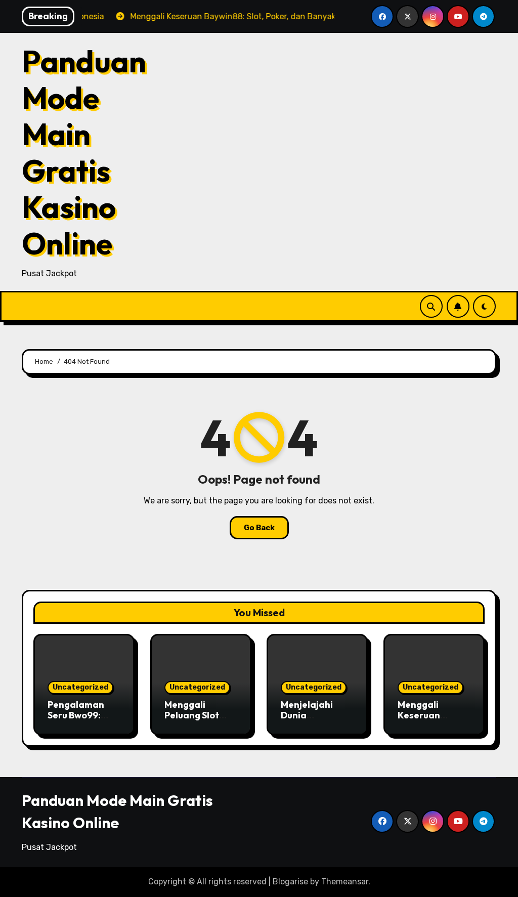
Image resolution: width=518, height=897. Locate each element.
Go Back (259, 527)
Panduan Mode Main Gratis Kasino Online (84, 152)
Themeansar (344, 881)
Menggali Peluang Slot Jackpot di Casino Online (195, 721)
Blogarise (290, 881)
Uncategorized (80, 687)
